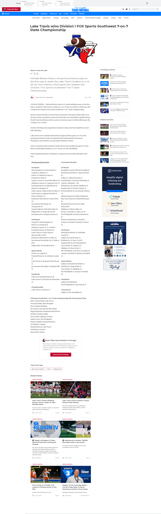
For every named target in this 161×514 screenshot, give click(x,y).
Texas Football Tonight (93, 18)
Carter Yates (38, 412)
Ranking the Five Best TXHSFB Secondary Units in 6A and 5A (119, 146)
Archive (79, 18)
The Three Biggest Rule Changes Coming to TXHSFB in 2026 (119, 109)
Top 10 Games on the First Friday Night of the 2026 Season (119, 89)
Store (66, 14)
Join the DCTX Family (61, 354)
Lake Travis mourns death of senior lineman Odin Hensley (118, 132)
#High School (57, 369)
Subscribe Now (12, 9)
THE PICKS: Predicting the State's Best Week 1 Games (119, 103)
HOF (72, 18)
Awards (105, 18)
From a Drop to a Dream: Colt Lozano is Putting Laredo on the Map (44, 487)
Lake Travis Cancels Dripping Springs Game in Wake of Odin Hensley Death (43, 402)
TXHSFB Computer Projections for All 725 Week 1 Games (118, 76)
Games (113, 18)
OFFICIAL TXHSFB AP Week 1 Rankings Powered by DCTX (118, 82)
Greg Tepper (68, 412)
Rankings (44, 14)
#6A (48, 369)
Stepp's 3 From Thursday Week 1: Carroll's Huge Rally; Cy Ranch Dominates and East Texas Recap (75, 487)
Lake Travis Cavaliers (38, 369)
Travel (126, 18)
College (55, 18)
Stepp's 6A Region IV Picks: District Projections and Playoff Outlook (44, 442)
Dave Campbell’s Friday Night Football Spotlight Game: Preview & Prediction (119, 97)
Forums (81, 14)
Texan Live (53, 14)
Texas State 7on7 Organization (44, 97)
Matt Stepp (38, 457)
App (60, 14)
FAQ (120, 18)
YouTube (73, 14)
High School (46, 18)
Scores (36, 14)
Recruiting (64, 18)
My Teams (36, 18)
